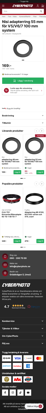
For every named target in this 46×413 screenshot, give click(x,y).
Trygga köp (24, 1)
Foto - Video (12, 16)
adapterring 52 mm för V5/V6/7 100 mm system (33, 161)
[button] (21, 306)
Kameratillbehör (25, 16)
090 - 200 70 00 (18, 258)
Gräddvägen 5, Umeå (20, 274)
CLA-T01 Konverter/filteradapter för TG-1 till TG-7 (11, 214)
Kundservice (8, 321)
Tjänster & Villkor (10, 328)
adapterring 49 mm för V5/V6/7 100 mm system (10, 161)
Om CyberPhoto (10, 336)
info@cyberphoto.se (20, 266)
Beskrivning (8, 115)
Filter (35, 16)
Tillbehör (6, 123)
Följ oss (5, 343)
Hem (3, 16)
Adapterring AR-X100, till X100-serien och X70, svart (34, 214)
